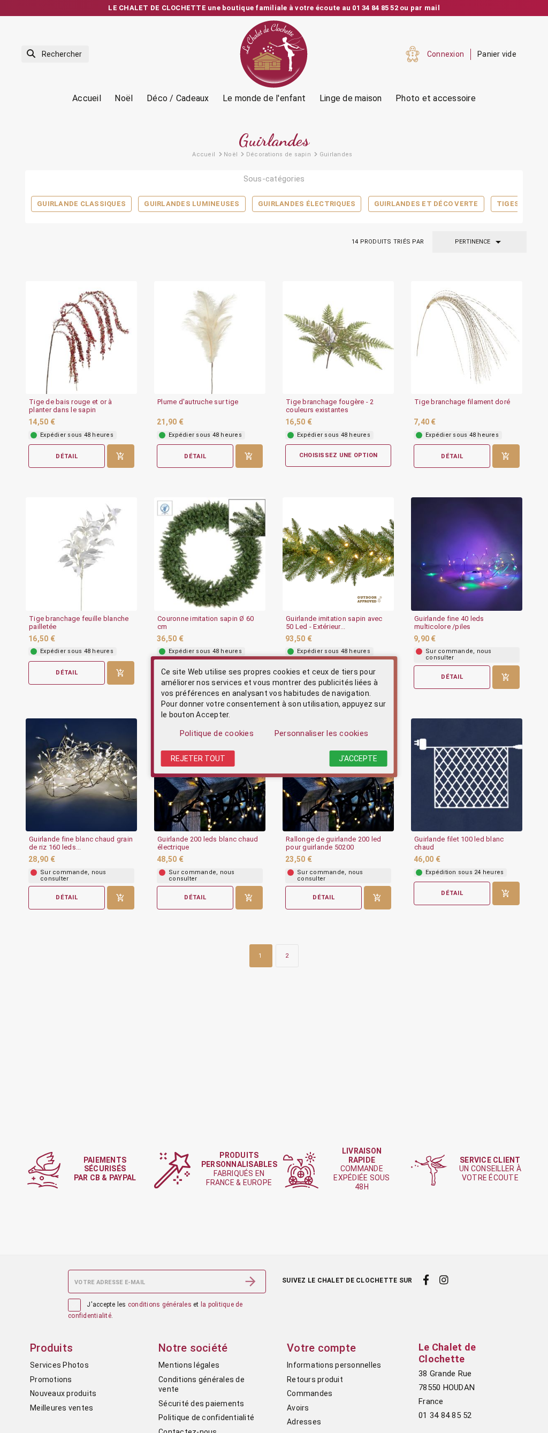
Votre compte (321, 1347)
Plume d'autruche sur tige (197, 402)
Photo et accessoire (435, 98)
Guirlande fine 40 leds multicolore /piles (449, 623)
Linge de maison (350, 98)
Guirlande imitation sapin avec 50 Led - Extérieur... (334, 623)
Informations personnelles (334, 1365)
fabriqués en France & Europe (239, 1168)
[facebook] (425, 1280)
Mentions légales (188, 1365)
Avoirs (298, 1408)
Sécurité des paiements (201, 1403)
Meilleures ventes (61, 1408)
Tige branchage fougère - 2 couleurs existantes (330, 406)
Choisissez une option (338, 455)
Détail (67, 456)
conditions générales (160, 1304)
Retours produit (315, 1379)
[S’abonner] (250, 1281)
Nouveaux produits (63, 1393)
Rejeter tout (198, 758)
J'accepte (358, 758)
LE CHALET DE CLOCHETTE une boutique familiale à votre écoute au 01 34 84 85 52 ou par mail (274, 8)
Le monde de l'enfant (264, 98)
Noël (124, 98)
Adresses (304, 1421)
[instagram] (444, 1280)
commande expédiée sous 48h (361, 1169)
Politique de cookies (217, 733)
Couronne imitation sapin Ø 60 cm (205, 623)
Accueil (86, 98)
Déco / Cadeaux (178, 98)
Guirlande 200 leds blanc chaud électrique (207, 843)
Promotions (51, 1379)
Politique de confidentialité (206, 1417)
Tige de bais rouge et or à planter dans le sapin (70, 406)
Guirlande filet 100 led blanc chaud (459, 843)
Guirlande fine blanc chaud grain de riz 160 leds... (81, 843)
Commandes (309, 1393)
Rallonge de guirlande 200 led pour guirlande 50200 (333, 843)
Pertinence (480, 242)
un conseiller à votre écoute (490, 1169)
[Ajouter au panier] (120, 456)
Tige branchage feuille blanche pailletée (79, 623)
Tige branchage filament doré (462, 402)
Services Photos (59, 1365)
